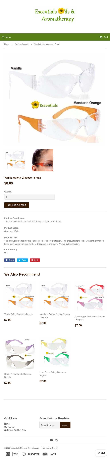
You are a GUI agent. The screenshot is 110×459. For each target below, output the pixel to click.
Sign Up (65, 425)
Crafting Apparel (21, 44)
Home (6, 44)
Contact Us (9, 426)
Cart (105, 37)
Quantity (8, 191)
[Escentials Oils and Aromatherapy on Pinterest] (56, 440)
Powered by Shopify (50, 448)
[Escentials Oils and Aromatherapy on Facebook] (51, 440)
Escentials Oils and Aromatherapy (25, 448)
